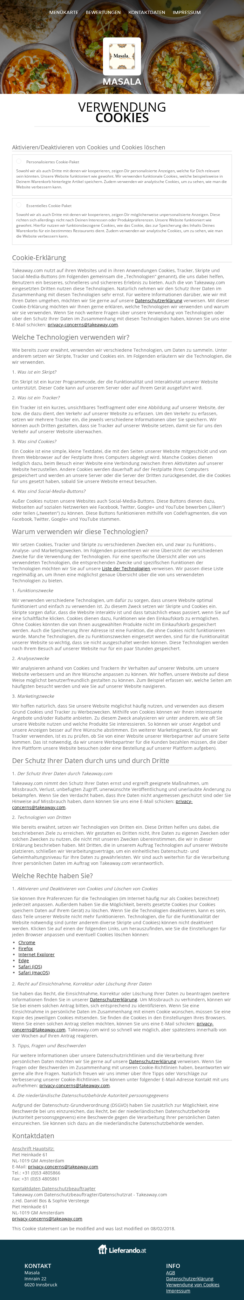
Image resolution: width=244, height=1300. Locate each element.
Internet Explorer (36, 954)
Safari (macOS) (34, 973)
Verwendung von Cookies (193, 1285)
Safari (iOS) (30, 967)
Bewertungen (103, 12)
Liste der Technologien (126, 568)
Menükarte (63, 12)
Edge (23, 960)
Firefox (25, 948)
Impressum (187, 12)
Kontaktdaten (146, 12)
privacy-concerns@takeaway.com (83, 325)
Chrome (26, 942)
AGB (170, 1273)
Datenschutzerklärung (158, 300)
